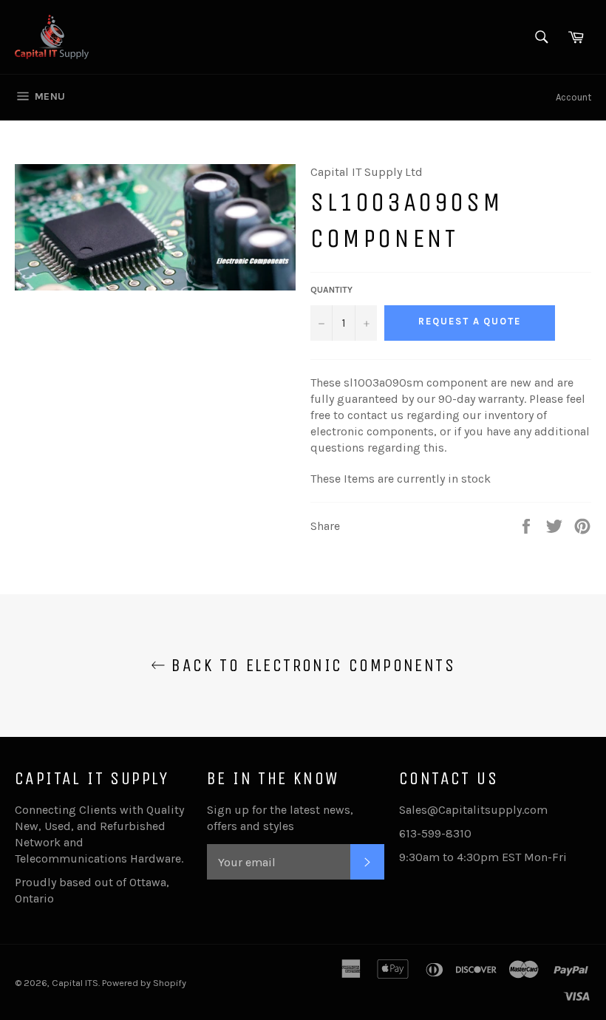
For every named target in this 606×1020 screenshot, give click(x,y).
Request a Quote (469, 321)
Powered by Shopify (144, 982)
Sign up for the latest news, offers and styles (280, 818)
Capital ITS (75, 982)
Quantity (331, 290)
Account (573, 97)
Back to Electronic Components (310, 665)
